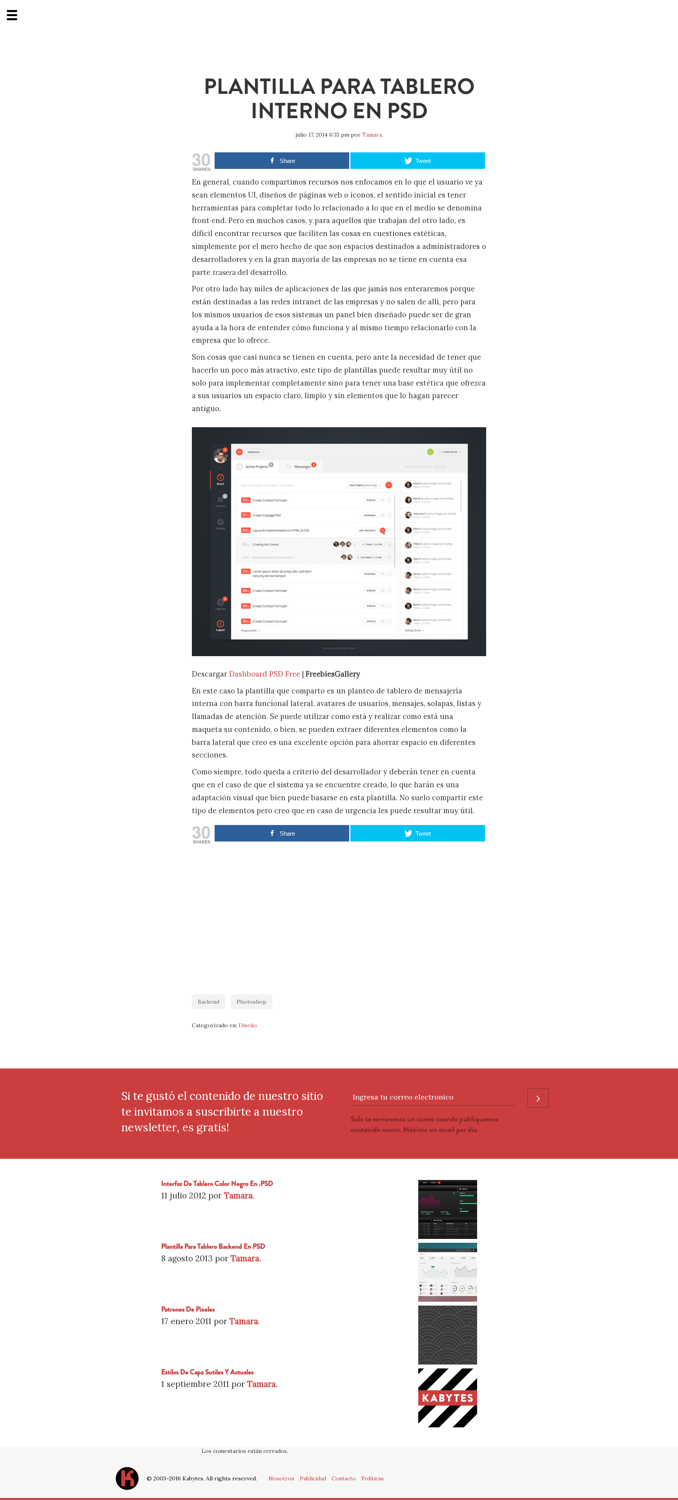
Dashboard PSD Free (264, 674)
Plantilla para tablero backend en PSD (213, 1246)
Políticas (372, 1478)
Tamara (372, 134)
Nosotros (281, 1478)
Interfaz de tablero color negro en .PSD (217, 1184)
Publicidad (313, 1478)
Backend (208, 1001)
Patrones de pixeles (188, 1309)
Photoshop (251, 1001)
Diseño (248, 1025)
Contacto (344, 1478)
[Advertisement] (339, 915)
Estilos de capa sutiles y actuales (207, 1372)
